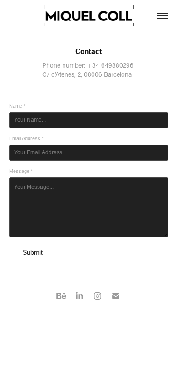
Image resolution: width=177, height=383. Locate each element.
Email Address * (26, 138)
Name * (17, 105)
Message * (21, 171)
